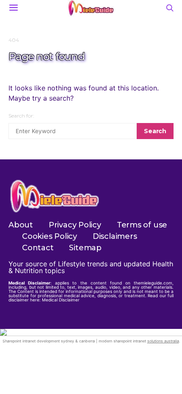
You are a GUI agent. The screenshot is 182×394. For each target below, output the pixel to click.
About (20, 225)
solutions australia (163, 341)
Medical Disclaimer (61, 299)
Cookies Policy (49, 236)
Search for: (21, 115)
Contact (37, 247)
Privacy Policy (75, 225)
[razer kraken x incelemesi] (91, 332)
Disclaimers (115, 236)
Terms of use (142, 225)
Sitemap (85, 247)
